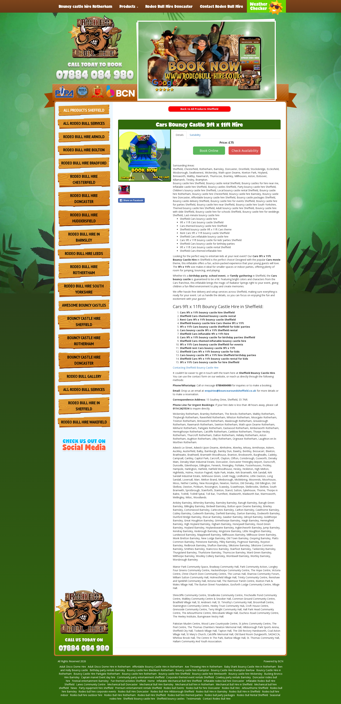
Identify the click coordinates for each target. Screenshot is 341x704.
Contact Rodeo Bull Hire (221, 6)
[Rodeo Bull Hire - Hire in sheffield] (94, 36)
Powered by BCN (273, 661)
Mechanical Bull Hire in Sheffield (234, 684)
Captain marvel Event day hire (98, 677)
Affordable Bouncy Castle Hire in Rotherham (157, 666)
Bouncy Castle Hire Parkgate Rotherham (97, 673)
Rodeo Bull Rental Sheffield (252, 695)
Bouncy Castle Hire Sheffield (84, 321)
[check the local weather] (266, 6)
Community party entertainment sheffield (140, 677)
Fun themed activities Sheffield (128, 680)
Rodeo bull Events (174, 688)
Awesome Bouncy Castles (84, 305)
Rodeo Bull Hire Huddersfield (84, 218)
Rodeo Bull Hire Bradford (84, 163)
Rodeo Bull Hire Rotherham (120, 695)
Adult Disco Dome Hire (72, 666)
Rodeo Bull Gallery (84, 376)
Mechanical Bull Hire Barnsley (156, 684)
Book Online (209, 150)
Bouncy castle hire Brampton (192, 670)
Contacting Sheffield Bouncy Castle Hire (195, 367)
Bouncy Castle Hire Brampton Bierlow (233, 670)
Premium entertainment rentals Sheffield (138, 688)
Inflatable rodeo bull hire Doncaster (224, 680)
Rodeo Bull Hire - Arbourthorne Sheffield (245, 688)
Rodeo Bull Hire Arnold (84, 136)
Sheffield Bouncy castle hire (139, 698)
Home (151, 680)
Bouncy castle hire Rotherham (85, 6)
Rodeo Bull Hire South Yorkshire (84, 289)
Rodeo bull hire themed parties (185, 695)
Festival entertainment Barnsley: (90, 680)
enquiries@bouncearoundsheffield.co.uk (230, 390)
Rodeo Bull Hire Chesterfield (84, 179)
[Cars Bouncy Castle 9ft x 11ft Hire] (144, 155)
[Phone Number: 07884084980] (95, 75)
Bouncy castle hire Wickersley (245, 673)
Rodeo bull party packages (220, 695)
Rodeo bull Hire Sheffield (151, 695)
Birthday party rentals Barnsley (107, 670)
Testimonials (193, 698)
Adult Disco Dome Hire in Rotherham (109, 666)
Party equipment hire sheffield (96, 688)
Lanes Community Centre (90, 684)
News (74, 688)
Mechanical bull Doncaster (122, 684)
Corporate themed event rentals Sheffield (190, 677)
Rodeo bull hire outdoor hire (86, 695)
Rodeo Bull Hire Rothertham (84, 269)
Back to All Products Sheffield (199, 109)
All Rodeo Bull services (84, 123)
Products (128, 6)
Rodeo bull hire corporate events (97, 691)
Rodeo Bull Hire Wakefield (84, 422)
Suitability (195, 135)
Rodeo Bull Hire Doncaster (169, 6)
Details (180, 135)
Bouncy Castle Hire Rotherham (84, 340)
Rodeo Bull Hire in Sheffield (84, 406)
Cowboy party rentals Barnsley (233, 677)
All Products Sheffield (84, 110)
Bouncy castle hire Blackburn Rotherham (150, 670)
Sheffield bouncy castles (171, 698)
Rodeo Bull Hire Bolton (84, 150)
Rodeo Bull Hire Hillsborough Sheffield (172, 691)
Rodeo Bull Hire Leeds (84, 253)
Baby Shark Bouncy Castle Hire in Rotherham (250, 666)
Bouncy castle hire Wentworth (209, 673)
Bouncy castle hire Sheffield (174, 673)
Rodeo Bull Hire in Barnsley (84, 237)
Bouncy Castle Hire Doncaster (84, 360)
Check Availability (245, 150)
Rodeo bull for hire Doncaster (203, 688)
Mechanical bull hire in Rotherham (194, 684)
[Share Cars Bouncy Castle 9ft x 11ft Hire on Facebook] (144, 200)
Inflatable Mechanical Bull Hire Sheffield (179, 680)
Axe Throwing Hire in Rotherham (203, 666)
